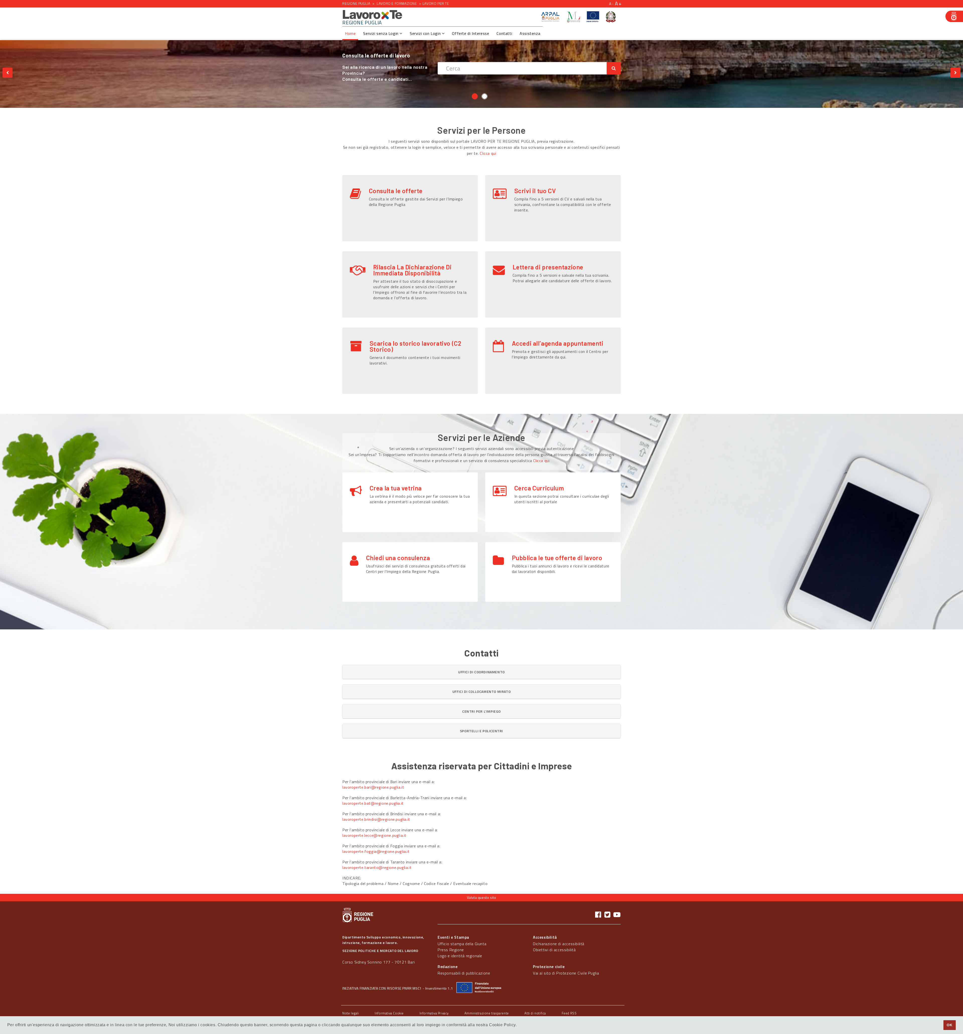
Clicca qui (488, 153)
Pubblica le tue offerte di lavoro (557, 557)
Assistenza (530, 33)
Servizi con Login (426, 33)
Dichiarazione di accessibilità (558, 944)
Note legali (350, 1013)
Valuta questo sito (481, 897)
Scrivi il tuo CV (535, 190)
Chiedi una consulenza (398, 557)
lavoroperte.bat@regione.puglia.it (373, 803)
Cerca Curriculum (539, 488)
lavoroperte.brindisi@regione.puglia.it (376, 819)
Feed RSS (569, 1013)
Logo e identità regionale (460, 956)
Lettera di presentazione (548, 267)
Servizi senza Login (381, 33)
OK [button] (949, 1025)
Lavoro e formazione (397, 3)
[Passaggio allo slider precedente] (8, 73)
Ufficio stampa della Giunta (462, 944)
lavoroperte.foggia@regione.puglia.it (376, 851)
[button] (481, 672)
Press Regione (451, 950)
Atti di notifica (535, 1013)
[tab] (481, 672)
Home (350, 33)
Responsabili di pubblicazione (464, 973)
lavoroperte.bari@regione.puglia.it (373, 787)
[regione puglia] (954, 16)
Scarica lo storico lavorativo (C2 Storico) (415, 346)
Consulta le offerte (396, 190)
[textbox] (522, 62)
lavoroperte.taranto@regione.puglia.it (377, 867)
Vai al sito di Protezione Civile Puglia (566, 973)
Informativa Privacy (434, 1013)
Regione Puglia (356, 3)
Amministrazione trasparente (486, 1013)
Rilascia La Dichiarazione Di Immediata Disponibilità (412, 270)
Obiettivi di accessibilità (554, 950)
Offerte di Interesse (470, 33)
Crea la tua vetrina (396, 488)
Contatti (504, 33)
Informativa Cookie (389, 1013)
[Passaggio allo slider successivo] (955, 73)
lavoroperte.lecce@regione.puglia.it (374, 835)
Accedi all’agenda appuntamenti (557, 343)
